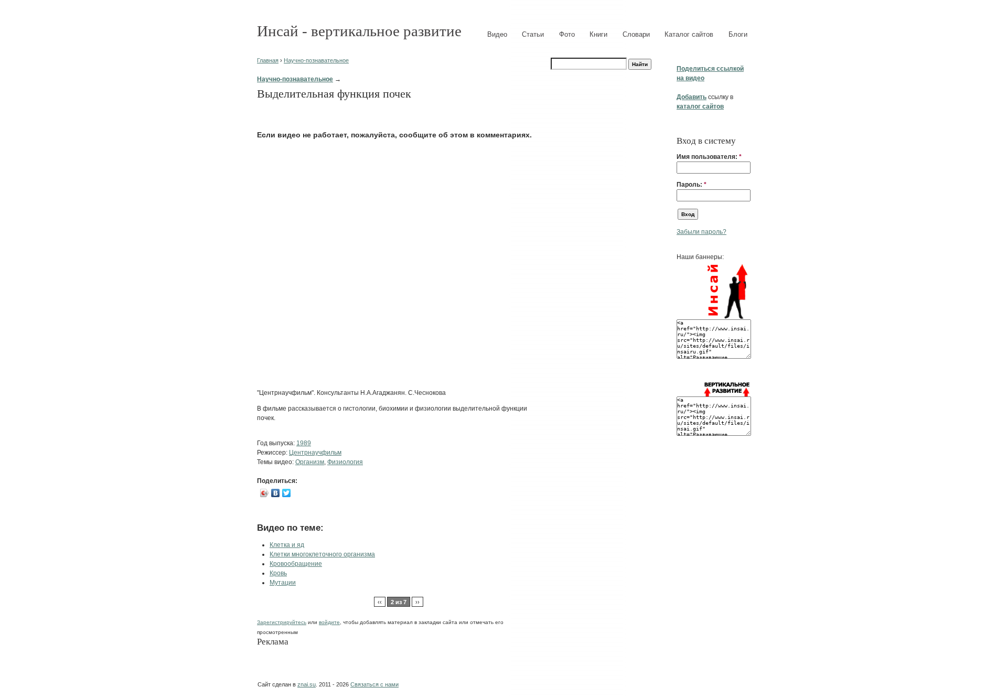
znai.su (306, 684)
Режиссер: (273, 452)
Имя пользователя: (709, 156)
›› (417, 602)
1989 (303, 443)
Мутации (283, 582)
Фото (567, 34)
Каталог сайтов (689, 34)
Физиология (345, 462)
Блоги (738, 34)
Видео (497, 34)
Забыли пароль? (701, 231)
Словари (636, 34)
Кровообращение (296, 563)
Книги (598, 34)
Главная (267, 60)
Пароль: (691, 184)
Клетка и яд (287, 545)
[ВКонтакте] (275, 493)
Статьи (533, 34)
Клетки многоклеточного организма (322, 554)
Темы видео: (276, 462)
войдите (329, 622)
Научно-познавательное (316, 60)
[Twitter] (286, 493)
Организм (309, 462)
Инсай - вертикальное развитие (359, 31)
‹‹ (380, 602)
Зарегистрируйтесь (281, 622)
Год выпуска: (276, 443)
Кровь (278, 573)
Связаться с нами (374, 684)
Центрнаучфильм (315, 452)
